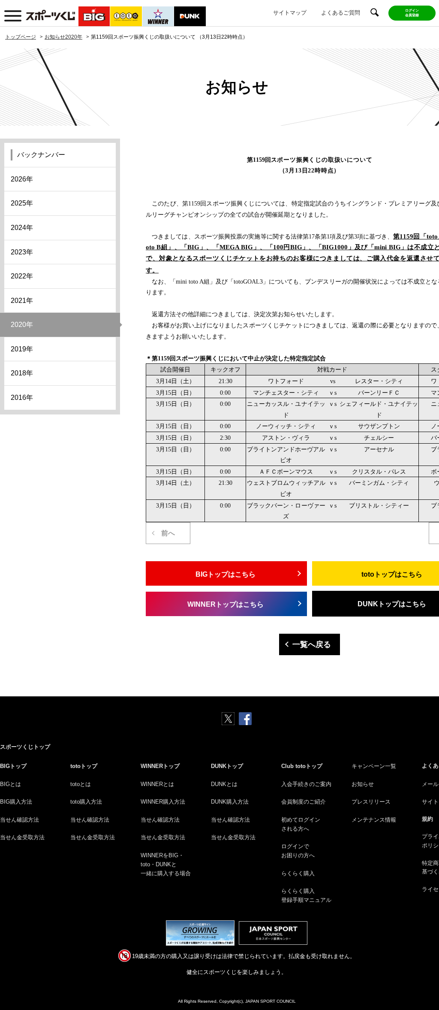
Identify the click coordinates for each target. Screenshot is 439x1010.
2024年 (22, 227)
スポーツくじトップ (25, 747)
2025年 (22, 203)
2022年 (22, 276)
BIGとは (10, 784)
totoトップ (83, 766)
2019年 (22, 349)
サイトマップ (290, 12)
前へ (168, 533)
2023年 (22, 252)
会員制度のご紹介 (303, 801)
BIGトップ (13, 766)
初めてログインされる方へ (300, 824)
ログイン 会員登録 (412, 13)
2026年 (22, 179)
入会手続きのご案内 (306, 784)
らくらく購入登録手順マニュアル (306, 895)
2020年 (22, 324)
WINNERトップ (160, 766)
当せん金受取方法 (22, 837)
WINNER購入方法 (163, 801)
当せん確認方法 (19, 819)
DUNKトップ (227, 766)
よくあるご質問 (340, 12)
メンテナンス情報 (374, 819)
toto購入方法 (86, 801)
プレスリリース (371, 801)
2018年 (22, 373)
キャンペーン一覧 (374, 766)
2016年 (22, 397)
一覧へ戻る (311, 644)
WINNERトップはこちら (225, 604)
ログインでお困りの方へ (298, 851)
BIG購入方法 (16, 801)
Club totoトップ (301, 766)
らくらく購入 (298, 873)
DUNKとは (224, 784)
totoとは (80, 784)
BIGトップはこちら (225, 574)
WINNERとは (157, 784)
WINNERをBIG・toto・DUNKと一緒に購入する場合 (166, 864)
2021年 (22, 300)
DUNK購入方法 (230, 801)
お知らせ (363, 784)
